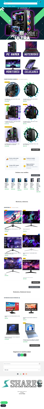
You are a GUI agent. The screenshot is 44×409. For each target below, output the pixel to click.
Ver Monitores (36, 282)
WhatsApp (5, 402)
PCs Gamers (5, 6)
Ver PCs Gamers (35, 149)
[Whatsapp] (22, 355)
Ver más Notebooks (35, 345)
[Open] (4, 1)
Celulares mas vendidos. (22, 172)
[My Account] (37, 1)
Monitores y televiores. (22, 201)
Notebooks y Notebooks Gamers (22, 292)
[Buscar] (40, 364)
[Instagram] (25, 355)
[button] (2, 23)
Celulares (9, 6)
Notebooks (13, 6)
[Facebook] (19, 355)
